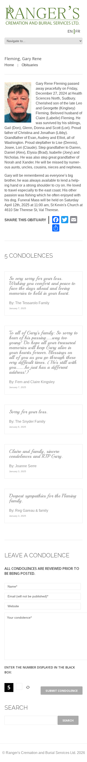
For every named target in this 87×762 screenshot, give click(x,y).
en (70, 31)
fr (77, 31)
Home (9, 65)
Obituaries (30, 65)
